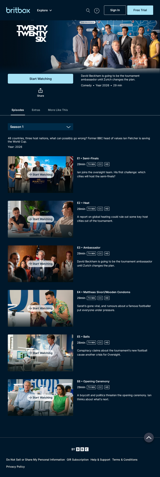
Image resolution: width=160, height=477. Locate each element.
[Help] (95, 10)
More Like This (58, 109)
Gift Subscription (78, 459)
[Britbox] (18, 10)
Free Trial (140, 10)
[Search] (88, 10)
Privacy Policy (15, 466)
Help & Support (100, 459)
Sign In (115, 10)
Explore (42, 10)
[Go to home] (80, 449)
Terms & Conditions (125, 459)
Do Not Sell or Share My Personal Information (35, 459)
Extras (36, 109)
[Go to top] (149, 437)
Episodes (18, 109)
